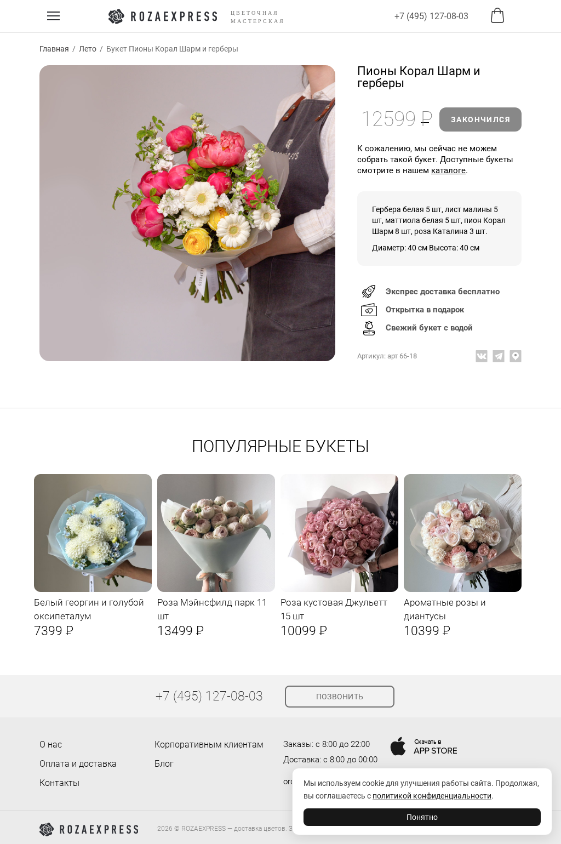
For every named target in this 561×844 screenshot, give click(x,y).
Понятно (422, 817)
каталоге (448, 170)
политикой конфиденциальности (432, 795)
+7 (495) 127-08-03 (431, 16)
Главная (54, 48)
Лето (87, 48)
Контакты (59, 783)
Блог (164, 764)
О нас (50, 744)
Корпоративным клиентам (209, 744)
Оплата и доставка (78, 764)
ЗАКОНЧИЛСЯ (480, 119)
